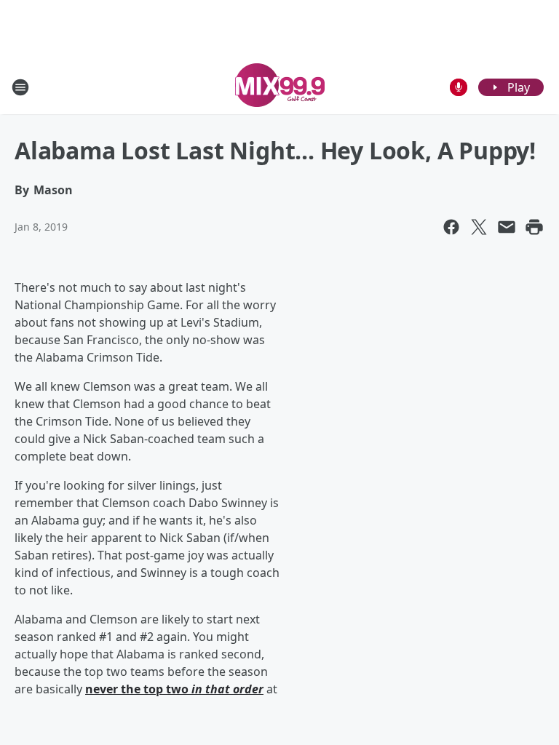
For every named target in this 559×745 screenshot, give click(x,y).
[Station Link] (280, 87)
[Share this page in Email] (506, 227)
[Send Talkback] (458, 87)
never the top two (174, 689)
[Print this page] (534, 227)
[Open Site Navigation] (20, 87)
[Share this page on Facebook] (451, 227)
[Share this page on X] (479, 227)
